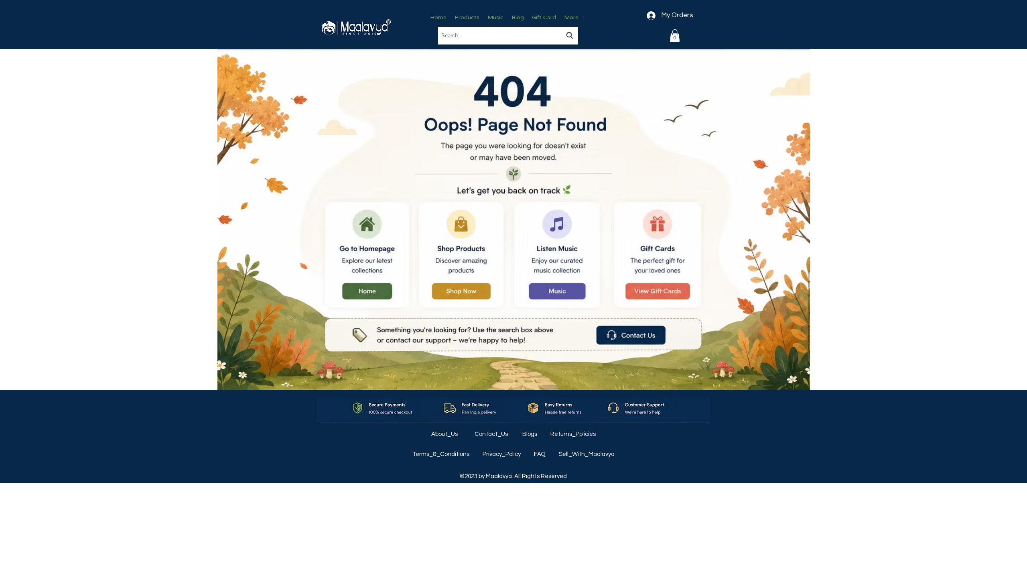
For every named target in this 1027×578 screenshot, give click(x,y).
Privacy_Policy (502, 454)
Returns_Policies (573, 434)
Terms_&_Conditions (441, 454)
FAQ (540, 454)
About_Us (445, 434)
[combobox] (508, 35)
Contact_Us (492, 434)
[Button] (367, 255)
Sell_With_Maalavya (587, 454)
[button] (675, 35)
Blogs (530, 434)
